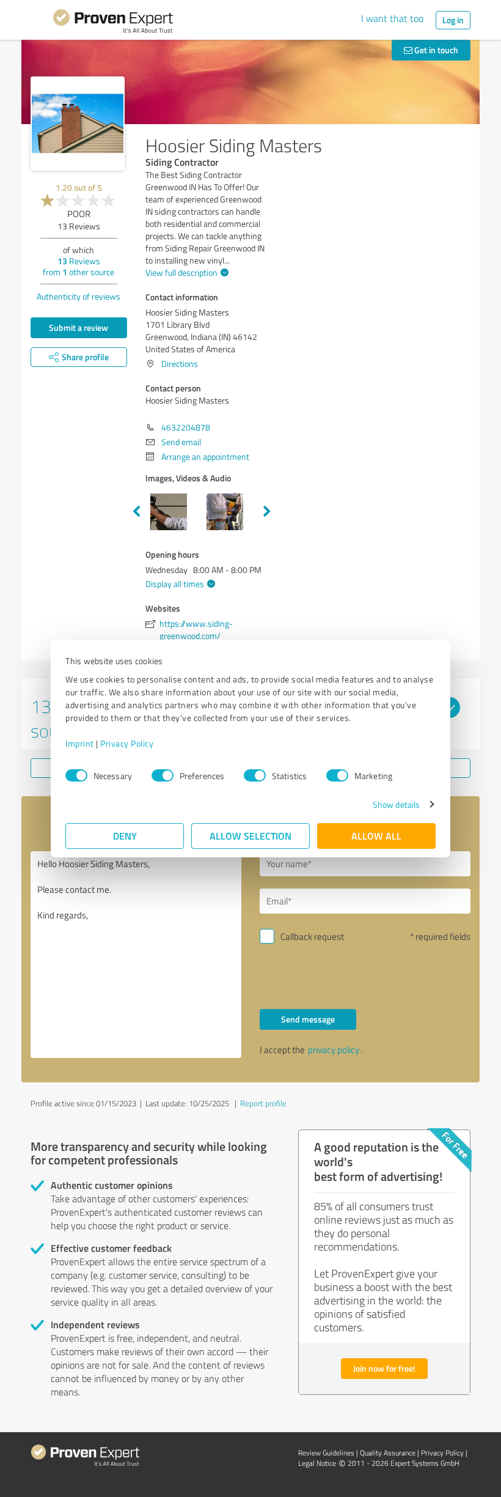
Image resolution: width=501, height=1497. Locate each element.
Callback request (312, 936)
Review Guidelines (326, 1452)
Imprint (79, 743)
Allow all (376, 836)
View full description (181, 272)
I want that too (392, 18)
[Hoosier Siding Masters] (77, 123)
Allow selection (250, 836)
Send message (308, 1019)
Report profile (263, 1103)
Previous (136, 512)
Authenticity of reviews (78, 296)
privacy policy (333, 1049)
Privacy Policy (126, 743)
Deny (125, 836)
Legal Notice (317, 1463)
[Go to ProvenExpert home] (113, 23)
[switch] (163, 775)
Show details (396, 804)
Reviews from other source (78, 266)
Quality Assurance (387, 1452)
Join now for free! (384, 1368)
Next (267, 512)
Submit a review (78, 327)
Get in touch (435, 50)
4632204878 (185, 427)
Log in (453, 20)
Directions (179, 363)
